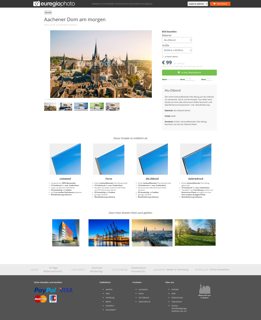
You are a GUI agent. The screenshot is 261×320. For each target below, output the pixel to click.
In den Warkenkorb (190, 72)
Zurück (48, 12)
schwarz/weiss (171, 56)
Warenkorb (221, 3)
